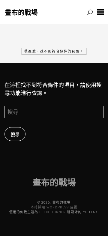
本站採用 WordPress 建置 (54, 207)
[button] (100, 12)
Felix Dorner (52, 212)
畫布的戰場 (21, 12)
